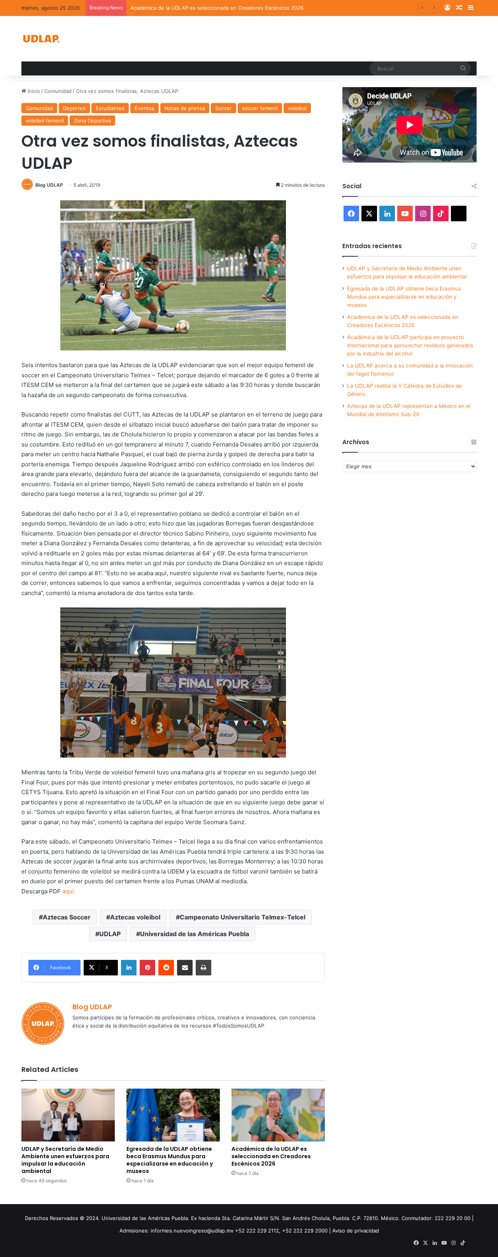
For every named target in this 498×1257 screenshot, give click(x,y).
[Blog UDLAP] (40, 39)
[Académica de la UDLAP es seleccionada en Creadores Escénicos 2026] (278, 1115)
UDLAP (110, 934)
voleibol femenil (45, 120)
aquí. (68, 891)
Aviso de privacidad (355, 1230)
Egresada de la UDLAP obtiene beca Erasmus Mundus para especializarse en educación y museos (169, 1160)
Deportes (74, 108)
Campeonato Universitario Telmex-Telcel (242, 917)
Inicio (33, 91)
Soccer (223, 108)
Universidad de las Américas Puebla (194, 934)
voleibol (297, 108)
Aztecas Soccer (67, 917)
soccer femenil (260, 108)
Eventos (144, 108)
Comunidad (58, 91)
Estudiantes (110, 108)
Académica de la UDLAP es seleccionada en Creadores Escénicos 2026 (216, 8)
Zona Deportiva (92, 120)
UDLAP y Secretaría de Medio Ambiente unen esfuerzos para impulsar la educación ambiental (65, 1160)
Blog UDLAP (49, 185)
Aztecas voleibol (135, 917)
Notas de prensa (185, 108)
